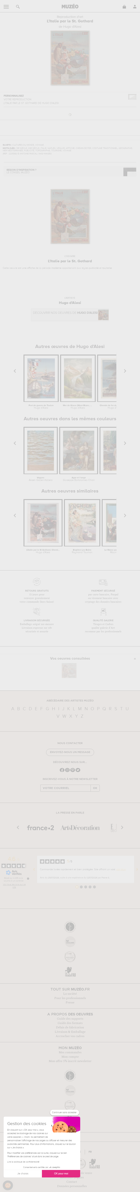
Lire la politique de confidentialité (23, 1162)
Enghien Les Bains (82, 551)
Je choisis (22, 1173)
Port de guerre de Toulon (41, 406)
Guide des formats (70, 1023)
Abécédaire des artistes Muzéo (70, 701)
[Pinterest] (72, 771)
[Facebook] (62, 771)
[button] (8, 1185)
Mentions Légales (72, 1177)
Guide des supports (70, 1018)
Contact (71, 1181)
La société (70, 993)
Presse (70, 1002)
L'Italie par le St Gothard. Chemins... (43, 551)
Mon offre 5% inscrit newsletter (70, 1061)
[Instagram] (67, 771)
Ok (95, 788)
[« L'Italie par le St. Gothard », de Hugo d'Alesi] (69, 670)
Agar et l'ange (79, 479)
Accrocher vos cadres (70, 1036)
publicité (94, 268)
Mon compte (70, 1056)
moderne (56, 268)
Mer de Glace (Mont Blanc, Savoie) (78, 406)
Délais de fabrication (70, 1027)
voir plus (121, 869)
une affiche (28, 268)
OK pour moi (61, 1173)
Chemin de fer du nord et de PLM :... (115, 406)
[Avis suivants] (137, 869)
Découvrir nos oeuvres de (65, 313)
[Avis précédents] (34, 869)
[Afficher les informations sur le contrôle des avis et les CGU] (28, 878)
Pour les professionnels (70, 998)
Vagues (40, 479)
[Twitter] (78, 771)
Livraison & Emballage (70, 1031)
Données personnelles (72, 1186)
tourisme (107, 268)
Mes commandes (70, 1052)
